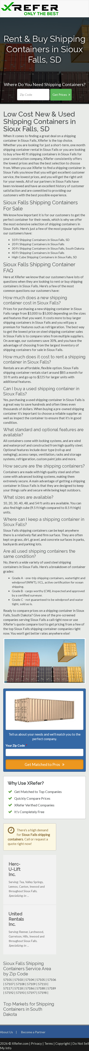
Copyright (62, 1043)
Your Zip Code (16, 745)
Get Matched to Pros (43, 764)
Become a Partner (33, 1032)
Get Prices (59, 94)
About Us (6, 1032)
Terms (48, 1043)
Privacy (36, 1043)
